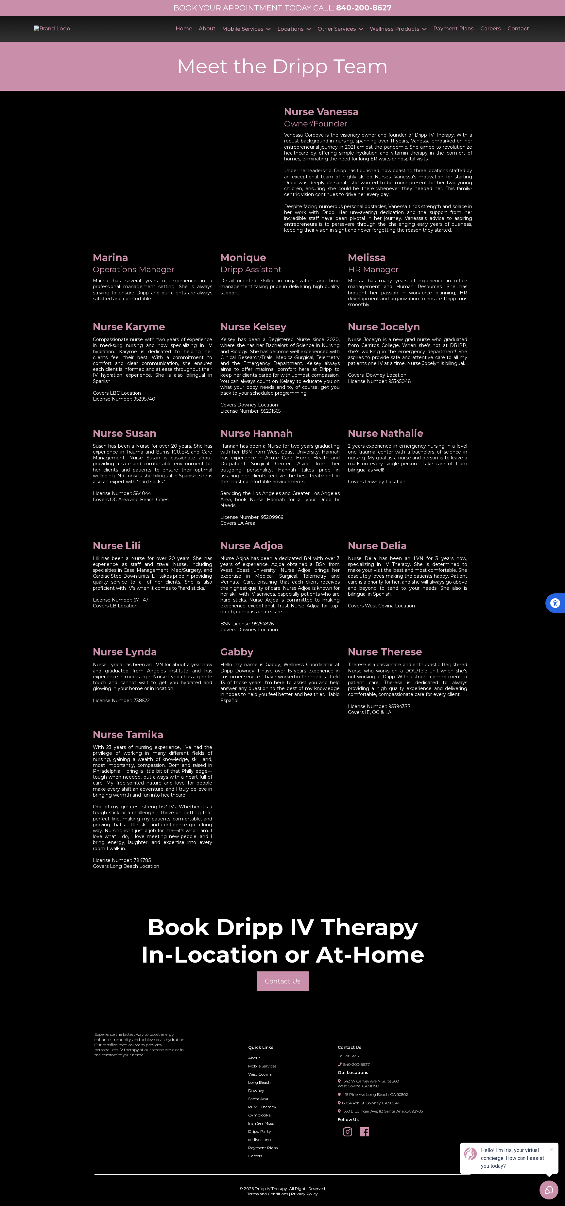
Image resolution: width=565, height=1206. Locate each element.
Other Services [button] (337, 29)
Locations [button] (291, 29)
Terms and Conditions (267, 1193)
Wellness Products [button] (395, 29)
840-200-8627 (356, 1064)
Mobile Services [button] (243, 29)
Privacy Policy (304, 1193)
